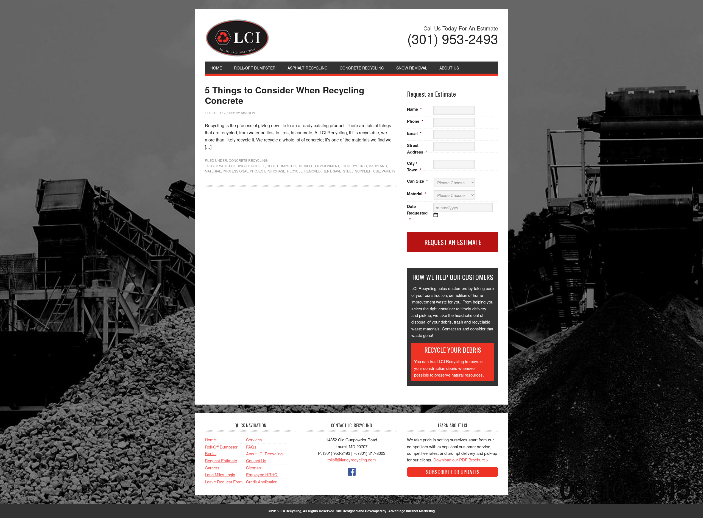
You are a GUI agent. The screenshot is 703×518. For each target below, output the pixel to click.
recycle (295, 171)
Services (254, 439)
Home (210, 439)
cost (271, 165)
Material (416, 194)
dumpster (286, 165)
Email (414, 133)
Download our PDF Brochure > (461, 460)
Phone (415, 121)
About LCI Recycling (264, 453)
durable (305, 165)
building (237, 165)
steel (348, 171)
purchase (276, 171)
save (337, 171)
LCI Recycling (293, 38)
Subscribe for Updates (452, 471)
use (376, 171)
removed (312, 171)
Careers (212, 467)
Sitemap (253, 467)
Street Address (417, 148)
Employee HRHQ (262, 474)
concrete (255, 165)
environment (327, 165)
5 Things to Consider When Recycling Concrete (284, 95)
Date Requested (417, 213)
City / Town (414, 166)
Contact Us (256, 460)
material (213, 171)
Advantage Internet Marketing (411, 510)
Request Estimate (221, 460)
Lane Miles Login (220, 474)
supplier (363, 171)
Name (414, 109)
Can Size (417, 181)
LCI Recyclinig (354, 165)
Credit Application (261, 481)
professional (235, 171)
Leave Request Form (224, 481)
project (257, 171)
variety (388, 171)
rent (326, 171)
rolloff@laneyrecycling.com (351, 460)
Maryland (378, 165)
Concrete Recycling (248, 160)
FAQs (251, 447)
